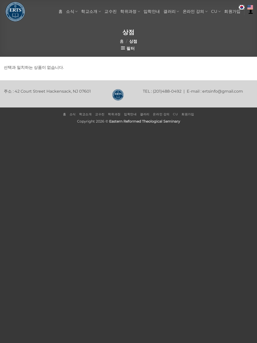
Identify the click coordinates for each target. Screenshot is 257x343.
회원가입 (232, 11)
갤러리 (169, 11)
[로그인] (250, 11)
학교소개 (89, 11)
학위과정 (128, 11)
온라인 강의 (193, 11)
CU (214, 11)
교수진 (110, 11)
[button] (128, 48)
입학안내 (152, 11)
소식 (70, 11)
